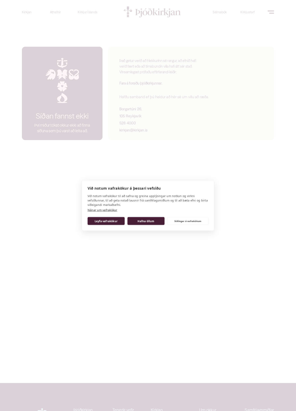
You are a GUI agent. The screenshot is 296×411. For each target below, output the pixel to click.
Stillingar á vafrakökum (188, 220)
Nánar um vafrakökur (102, 210)
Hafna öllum (146, 221)
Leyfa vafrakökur (106, 221)
